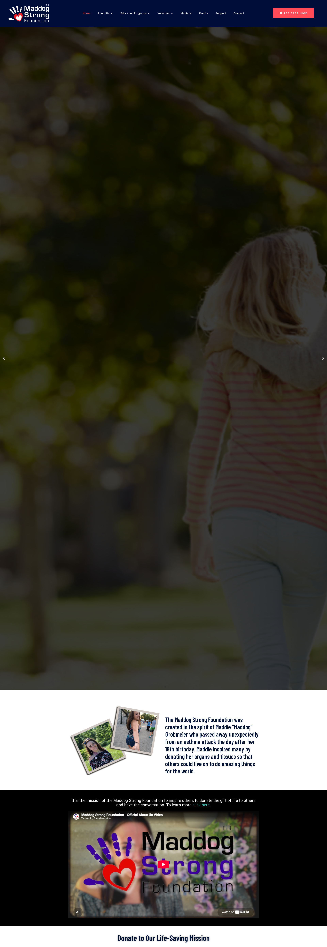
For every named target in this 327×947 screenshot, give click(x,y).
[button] (4, 358)
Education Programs (133, 13)
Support (220, 13)
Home (86, 13)
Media (184, 13)
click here (201, 805)
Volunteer (164, 13)
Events (203, 13)
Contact (238, 13)
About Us (104, 13)
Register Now (295, 13)
